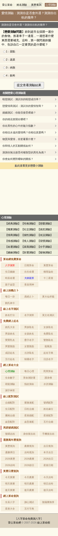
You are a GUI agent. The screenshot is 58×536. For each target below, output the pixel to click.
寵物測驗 (45, 252)
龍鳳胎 (48, 346)
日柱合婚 (29, 409)
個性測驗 (29, 235)
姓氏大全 (10, 327)
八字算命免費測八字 (29, 518)
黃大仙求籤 (48, 296)
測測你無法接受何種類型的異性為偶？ (24, 152)
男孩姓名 (10, 333)
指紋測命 (29, 384)
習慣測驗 (45, 241)
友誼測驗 (45, 235)
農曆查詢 (29, 446)
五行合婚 (48, 421)
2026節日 (29, 465)
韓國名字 (29, 359)
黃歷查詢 (36, 4)
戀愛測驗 (45, 223)
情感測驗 (13, 241)
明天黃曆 (10, 483)
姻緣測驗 (13, 252)
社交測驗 (29, 229)
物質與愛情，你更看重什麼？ (19, 139)
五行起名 (10, 359)
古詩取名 (29, 352)
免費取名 (48, 333)
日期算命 (29, 265)
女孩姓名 (29, 333)
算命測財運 (29, 377)
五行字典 (29, 508)
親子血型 (10, 284)
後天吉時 (48, 490)
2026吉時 (10, 465)
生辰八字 (10, 502)
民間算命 (48, 371)
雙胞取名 (48, 340)
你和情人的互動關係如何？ (17, 145)
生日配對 (10, 409)
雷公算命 (7, 4)
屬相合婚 (10, 415)
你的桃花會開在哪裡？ (15, 119)
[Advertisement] (29, 192)
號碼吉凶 (10, 433)
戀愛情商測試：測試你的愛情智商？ (23, 106)
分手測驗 (45, 246)
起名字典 (48, 352)
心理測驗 (51, 4)
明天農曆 (29, 483)
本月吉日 (48, 452)
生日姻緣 (10, 271)
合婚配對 (10, 402)
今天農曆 (29, 477)
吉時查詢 (29, 452)
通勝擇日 (10, 452)
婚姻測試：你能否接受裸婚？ (19, 112)
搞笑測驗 (45, 229)
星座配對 (48, 415)
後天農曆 (29, 490)
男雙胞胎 (10, 346)
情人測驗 (29, 241)
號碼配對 (48, 402)
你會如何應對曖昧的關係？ (17, 159)
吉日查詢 (48, 446)
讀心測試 (29, 502)
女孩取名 (48, 327)
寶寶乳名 (10, 340)
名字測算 (29, 315)
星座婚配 (29, 415)
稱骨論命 (48, 271)
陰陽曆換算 (48, 502)
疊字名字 (29, 340)
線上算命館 (43, 522)
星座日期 (48, 465)
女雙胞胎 (29, 346)
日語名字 (48, 359)
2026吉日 (48, 458)
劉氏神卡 (10, 303)
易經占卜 (29, 296)
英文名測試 (48, 315)
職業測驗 (13, 229)
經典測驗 (13, 223)
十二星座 (48, 278)
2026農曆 (29, 458)
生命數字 (10, 377)
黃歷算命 (48, 265)
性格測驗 (29, 223)
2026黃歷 (10, 458)
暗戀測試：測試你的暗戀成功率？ (21, 99)
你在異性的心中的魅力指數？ (19, 125)
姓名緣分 (48, 409)
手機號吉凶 (48, 433)
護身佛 (48, 377)
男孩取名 (29, 327)
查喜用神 (29, 284)
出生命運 (29, 271)
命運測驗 (13, 246)
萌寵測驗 (10, 384)
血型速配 (29, 421)
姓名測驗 (22, 4)
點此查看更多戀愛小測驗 (29, 165)
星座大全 (10, 508)
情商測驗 (13, 235)
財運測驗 (29, 252)
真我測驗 (29, 246)
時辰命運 (10, 278)
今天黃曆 (10, 477)
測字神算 (10, 390)
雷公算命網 (14, 522)
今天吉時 (48, 477)
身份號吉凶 (29, 433)
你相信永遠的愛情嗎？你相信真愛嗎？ (24, 132)
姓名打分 (10, 315)
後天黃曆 (10, 490)
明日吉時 (48, 483)
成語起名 (10, 352)
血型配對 (10, 421)
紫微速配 (29, 402)
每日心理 (29, 371)
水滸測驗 (48, 384)
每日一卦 (10, 296)
